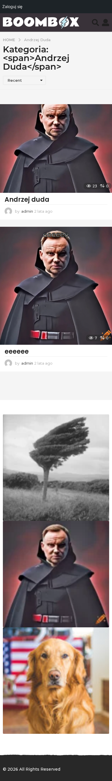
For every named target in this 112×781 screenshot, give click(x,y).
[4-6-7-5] (56, 680)
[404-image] (56, 467)
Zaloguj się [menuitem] (12, 6)
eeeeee (17, 351)
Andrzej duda (27, 199)
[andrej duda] (56, 574)
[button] (95, 22)
